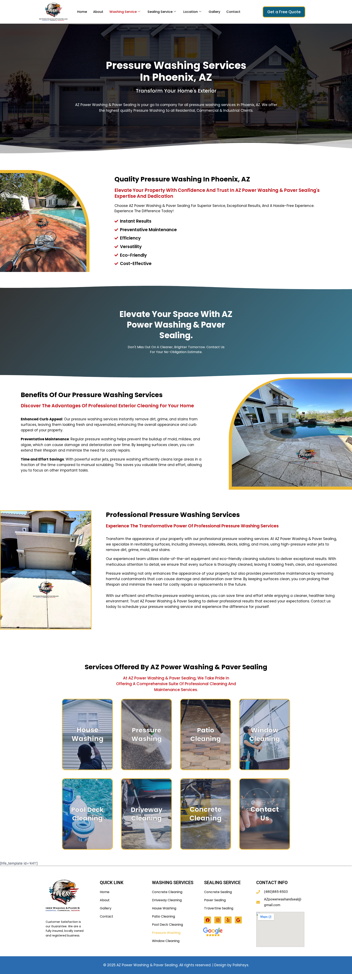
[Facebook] (207, 920)
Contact (233, 11)
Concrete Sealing (218, 892)
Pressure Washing (166, 932)
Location (190, 11)
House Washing (164, 908)
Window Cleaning (165, 941)
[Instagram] (217, 920)
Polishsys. (241, 965)
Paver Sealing (215, 900)
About (98, 11)
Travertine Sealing (218, 908)
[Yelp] (227, 920)
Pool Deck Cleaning (167, 924)
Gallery (214, 11)
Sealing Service (160, 11)
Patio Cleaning (163, 916)
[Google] (238, 920)
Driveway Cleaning (167, 900)
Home (82, 11)
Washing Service (123, 11)
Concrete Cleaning (167, 892)
